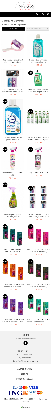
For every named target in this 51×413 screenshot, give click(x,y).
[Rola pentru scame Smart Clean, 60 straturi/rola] (12, 46)
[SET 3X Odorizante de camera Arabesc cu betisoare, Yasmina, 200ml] (12, 235)
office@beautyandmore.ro (27, 361)
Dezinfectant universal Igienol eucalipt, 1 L (38, 61)
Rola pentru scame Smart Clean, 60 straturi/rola (13, 61)
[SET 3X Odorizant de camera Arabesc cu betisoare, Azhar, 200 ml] (38, 305)
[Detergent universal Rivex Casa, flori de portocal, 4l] (38, 78)
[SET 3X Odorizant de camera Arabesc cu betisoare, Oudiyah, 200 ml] (12, 270)
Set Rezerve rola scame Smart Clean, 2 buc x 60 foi (12, 90)
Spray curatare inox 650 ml (38, 173)
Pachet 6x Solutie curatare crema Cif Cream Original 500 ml (38, 138)
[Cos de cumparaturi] (42, 14)
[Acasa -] (25, 6)
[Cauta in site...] (48, 14)
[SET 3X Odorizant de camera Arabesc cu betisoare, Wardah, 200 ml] (38, 235)
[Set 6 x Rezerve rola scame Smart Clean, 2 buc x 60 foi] (38, 197)
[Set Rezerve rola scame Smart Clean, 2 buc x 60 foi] (12, 78)
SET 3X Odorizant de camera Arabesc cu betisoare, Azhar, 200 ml (38, 320)
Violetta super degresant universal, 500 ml (13, 215)
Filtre (14, 29)
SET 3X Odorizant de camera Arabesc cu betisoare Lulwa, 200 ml (13, 320)
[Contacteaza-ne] (36, 14)
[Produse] (3, 15)
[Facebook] (25, 343)
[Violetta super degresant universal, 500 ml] (12, 197)
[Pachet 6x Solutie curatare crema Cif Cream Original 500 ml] (38, 117)
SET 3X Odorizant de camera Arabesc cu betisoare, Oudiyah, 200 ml (13, 285)
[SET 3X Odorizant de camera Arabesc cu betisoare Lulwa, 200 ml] (12, 305)
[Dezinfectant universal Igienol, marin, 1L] (12, 117)
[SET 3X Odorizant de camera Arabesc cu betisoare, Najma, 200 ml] (38, 270)
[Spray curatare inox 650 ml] (38, 158)
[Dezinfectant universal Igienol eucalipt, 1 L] (38, 46)
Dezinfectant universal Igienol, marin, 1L (13, 138)
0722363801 (26, 357)
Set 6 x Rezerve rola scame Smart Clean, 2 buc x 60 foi (38, 215)
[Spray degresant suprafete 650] (12, 158)
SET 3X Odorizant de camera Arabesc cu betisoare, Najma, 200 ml (38, 285)
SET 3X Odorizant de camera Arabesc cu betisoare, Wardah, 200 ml (38, 250)
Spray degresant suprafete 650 (12, 174)
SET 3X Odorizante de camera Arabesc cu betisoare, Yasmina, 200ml (12, 250)
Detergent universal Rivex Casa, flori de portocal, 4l (38, 90)
